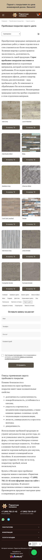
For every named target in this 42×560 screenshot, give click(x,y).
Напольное (5, 302)
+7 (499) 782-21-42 (9, 511)
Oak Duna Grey (7, 251)
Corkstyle (4, 295)
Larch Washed (26, 121)
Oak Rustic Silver (7, 154)
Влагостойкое (35, 295)
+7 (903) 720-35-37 (28, 511)
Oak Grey (5, 121)
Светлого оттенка (16, 302)
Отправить (21, 365)
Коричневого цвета (27, 298)
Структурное (18, 305)
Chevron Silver (26, 186)
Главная (4, 21)
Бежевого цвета (14, 295)
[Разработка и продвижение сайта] (16, 556)
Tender (24, 218)
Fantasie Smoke (27, 283)
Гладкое (9, 298)
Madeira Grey (6, 186)
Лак (37, 298)
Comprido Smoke (7, 283)
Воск (3, 298)
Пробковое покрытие (16, 21)
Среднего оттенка (7, 305)
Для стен (17, 298)
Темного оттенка (29, 305)
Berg (23, 154)
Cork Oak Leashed (8, 218)
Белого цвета (25, 295)
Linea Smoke (26, 251)
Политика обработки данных (34, 544)
